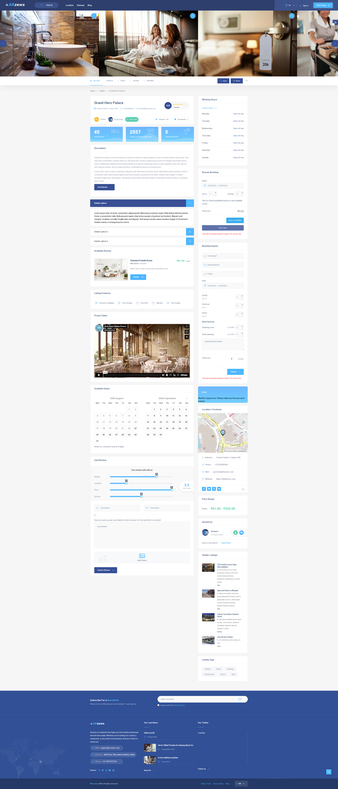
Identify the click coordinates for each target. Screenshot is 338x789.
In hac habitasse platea (168, 758)
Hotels (102, 91)
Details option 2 (101, 232)
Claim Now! (226, 543)
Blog (90, 5)
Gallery (96, 80)
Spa (218, 585)
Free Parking (127, 303)
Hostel (207, 669)
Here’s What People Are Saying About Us (175, 745)
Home (92, 91)
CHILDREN (230, 194)
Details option (100, 203)
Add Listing (321, 5)
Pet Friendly (175, 303)
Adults (205, 295)
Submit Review (104, 570)
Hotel (218, 669)
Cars (219, 646)
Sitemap (80, 5)
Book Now (223, 228)
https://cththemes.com (226, 479)
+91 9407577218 (109, 761)
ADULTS (204, 194)
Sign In (305, 6)
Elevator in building (107, 303)
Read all (147, 770)
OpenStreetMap (231, 451)
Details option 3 (101, 241)
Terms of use (206, 784)
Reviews (150, 80)
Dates (204, 181)
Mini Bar (160, 303)
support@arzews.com (110, 748)
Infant (204, 313)
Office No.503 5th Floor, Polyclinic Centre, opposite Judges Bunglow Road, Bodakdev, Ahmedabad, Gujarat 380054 (228, 576)
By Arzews (118, 119)
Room (223, 674)
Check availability (235, 220)
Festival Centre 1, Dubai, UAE (107, 109)
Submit (233, 372)
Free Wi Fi (144, 303)
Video (123, 80)
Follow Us (202, 769)
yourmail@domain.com (147, 109)
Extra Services (208, 322)
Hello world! (149, 733)
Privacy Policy (179, 705)
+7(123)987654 (128, 109)
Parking (230, 669)
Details (110, 80)
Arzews (214, 531)
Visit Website (102, 187)
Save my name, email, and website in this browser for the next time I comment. (127, 520)
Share (238, 81)
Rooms (136, 80)
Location (70, 5)
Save (225, 81)
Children (205, 304)
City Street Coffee (225, 637)
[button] (166, 71)
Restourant (209, 674)
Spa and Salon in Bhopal (227, 590)
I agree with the (172, 705)
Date (204, 281)
